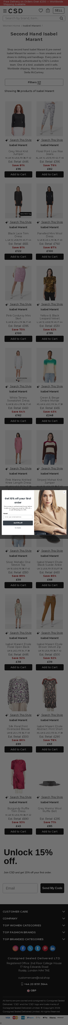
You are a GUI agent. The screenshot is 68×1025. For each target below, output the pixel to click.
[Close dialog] (64, 492)
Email (5, 513)
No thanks (18, 527)
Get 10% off (17, 523)
